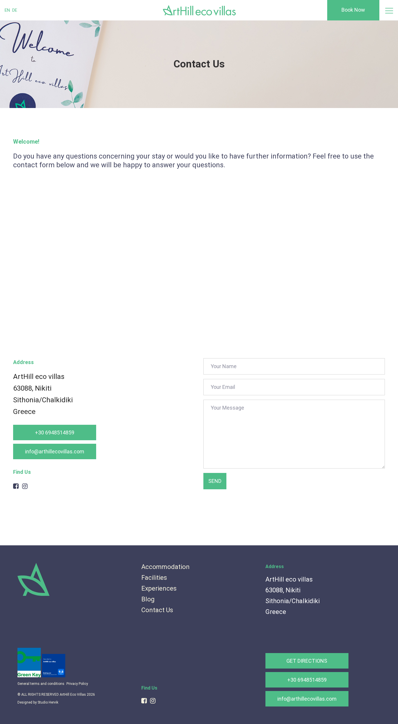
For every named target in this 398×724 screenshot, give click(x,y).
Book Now (353, 10)
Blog (148, 599)
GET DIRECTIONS (306, 661)
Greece (24, 412)
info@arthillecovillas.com (54, 451)
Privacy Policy (77, 684)
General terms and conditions (40, 684)
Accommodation (165, 566)
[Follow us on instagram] (25, 486)
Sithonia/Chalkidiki (43, 400)
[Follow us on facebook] (16, 486)
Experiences (159, 588)
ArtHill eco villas (38, 377)
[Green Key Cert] (29, 675)
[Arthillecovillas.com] (33, 594)
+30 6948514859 (54, 432)
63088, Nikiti (32, 388)
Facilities (154, 577)
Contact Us (157, 610)
